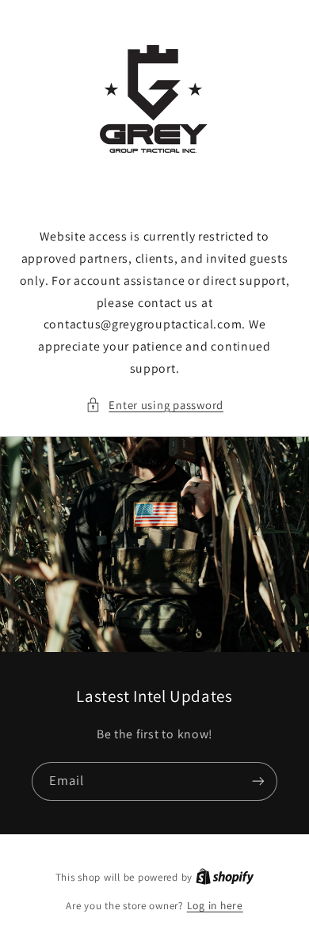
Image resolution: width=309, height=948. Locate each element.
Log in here (215, 905)
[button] (154, 405)
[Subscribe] (258, 781)
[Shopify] (225, 877)
